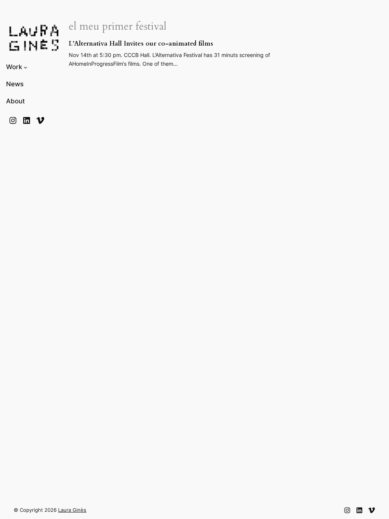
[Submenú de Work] (25, 67)
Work (14, 67)
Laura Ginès (72, 510)
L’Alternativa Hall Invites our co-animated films (141, 43)
